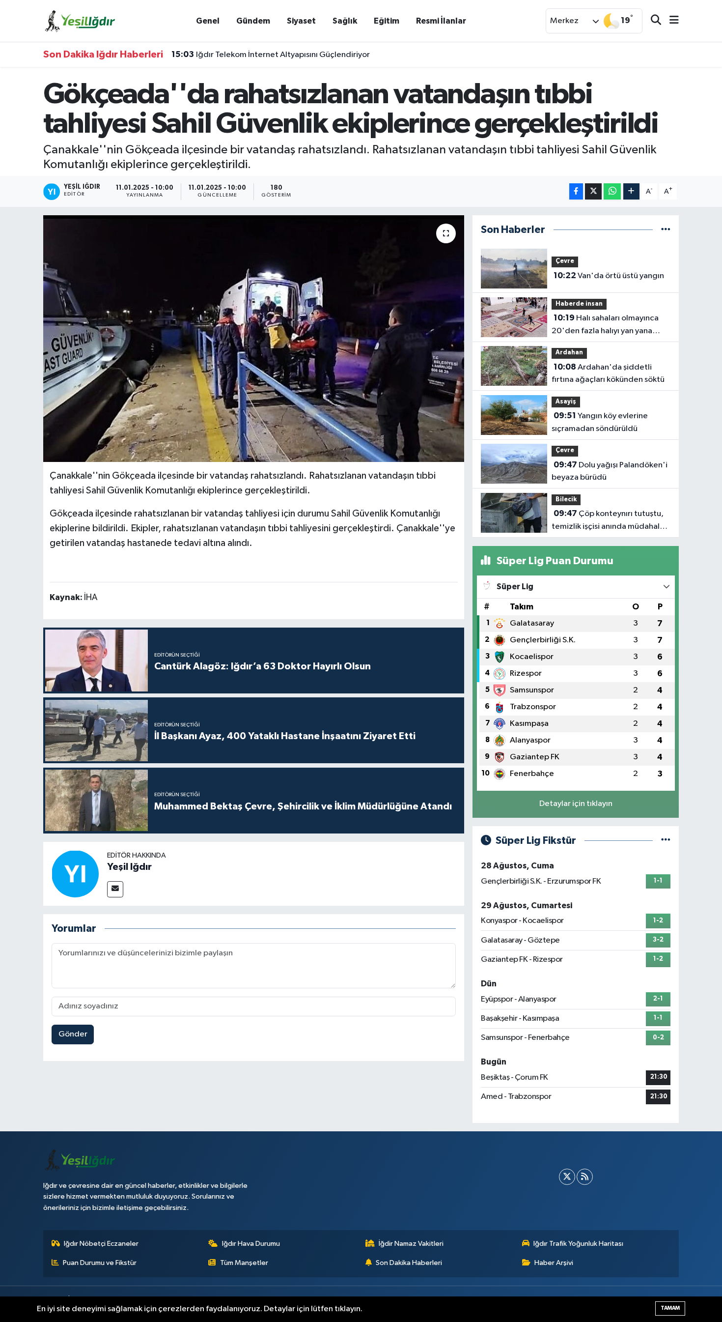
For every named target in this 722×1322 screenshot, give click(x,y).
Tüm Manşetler (244, 1262)
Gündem (253, 21)
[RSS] (585, 1177)
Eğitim (386, 21)
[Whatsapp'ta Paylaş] (612, 191)
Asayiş (565, 402)
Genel (208, 21)
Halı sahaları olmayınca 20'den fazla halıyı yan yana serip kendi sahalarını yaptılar (605, 325)
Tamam (670, 1308)
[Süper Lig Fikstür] (665, 840)
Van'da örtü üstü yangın (609, 275)
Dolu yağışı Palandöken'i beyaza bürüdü (609, 471)
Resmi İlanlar (441, 21)
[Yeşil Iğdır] (75, 873)
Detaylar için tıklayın (575, 804)
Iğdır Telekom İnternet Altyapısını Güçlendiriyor (270, 54)
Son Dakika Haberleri (409, 1262)
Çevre (564, 261)
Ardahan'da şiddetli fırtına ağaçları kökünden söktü (608, 373)
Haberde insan (579, 304)
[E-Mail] (115, 889)
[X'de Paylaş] (593, 191)
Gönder (72, 1034)
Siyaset (301, 21)
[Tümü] (665, 230)
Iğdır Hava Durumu (251, 1243)
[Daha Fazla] (631, 191)
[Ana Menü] (670, 20)
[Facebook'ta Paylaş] (576, 191)
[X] (567, 1177)
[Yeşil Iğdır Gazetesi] (80, 20)
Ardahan (569, 352)
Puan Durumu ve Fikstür (100, 1262)
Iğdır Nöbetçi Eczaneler (101, 1243)
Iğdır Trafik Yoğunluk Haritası (578, 1243)
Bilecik (566, 499)
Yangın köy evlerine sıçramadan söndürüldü (600, 422)
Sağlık (345, 21)
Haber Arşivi (553, 1262)
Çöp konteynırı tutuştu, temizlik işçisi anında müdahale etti (608, 521)
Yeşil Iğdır (129, 867)
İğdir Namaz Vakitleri (411, 1243)
